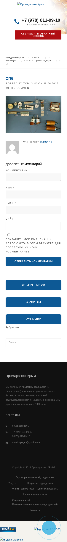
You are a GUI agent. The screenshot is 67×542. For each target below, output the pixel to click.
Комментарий (18, 170)
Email (11, 203)
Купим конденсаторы (35, 494)
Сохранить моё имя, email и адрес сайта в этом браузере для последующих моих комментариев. (33, 245)
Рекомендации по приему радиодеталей (35, 504)
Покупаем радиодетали (40, 483)
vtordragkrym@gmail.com (26, 442)
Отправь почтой (21, 500)
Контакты (35, 510)
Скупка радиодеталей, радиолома (35, 477)
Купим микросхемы (47, 488)
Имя (10, 187)
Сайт (9, 218)
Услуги (12, 483)
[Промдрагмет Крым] (30, 4)
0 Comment (22, 88)
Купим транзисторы (23, 488)
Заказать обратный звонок (39, 34)
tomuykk (30, 83)
